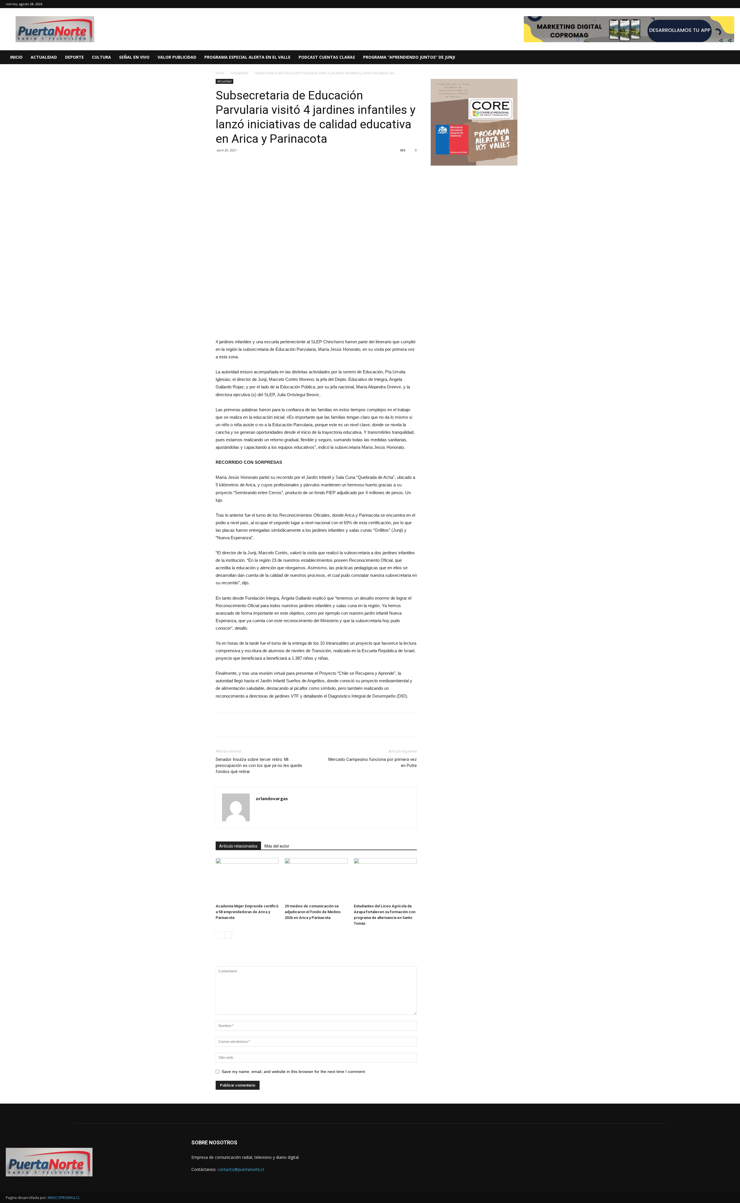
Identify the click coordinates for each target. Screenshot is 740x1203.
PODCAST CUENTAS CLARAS (327, 57)
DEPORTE (74, 57)
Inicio (220, 73)
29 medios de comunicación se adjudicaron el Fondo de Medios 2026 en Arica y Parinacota (313, 912)
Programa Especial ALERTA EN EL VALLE (247, 57)
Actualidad (239, 73)
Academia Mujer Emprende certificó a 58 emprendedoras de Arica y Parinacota (247, 912)
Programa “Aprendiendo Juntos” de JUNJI (409, 57)
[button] (733, 57)
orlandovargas (272, 798)
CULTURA (101, 57)
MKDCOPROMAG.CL (64, 1197)
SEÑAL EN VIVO (134, 57)
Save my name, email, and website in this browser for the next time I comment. (294, 1071)
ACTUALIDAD (44, 57)
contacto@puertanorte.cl (240, 1169)
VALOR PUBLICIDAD (177, 57)
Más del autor (276, 846)
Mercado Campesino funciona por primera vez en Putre (372, 762)
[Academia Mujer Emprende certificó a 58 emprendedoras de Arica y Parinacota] (247, 879)
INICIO (16, 57)
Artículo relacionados (238, 846)
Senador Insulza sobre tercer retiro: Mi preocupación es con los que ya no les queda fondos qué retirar (259, 765)
